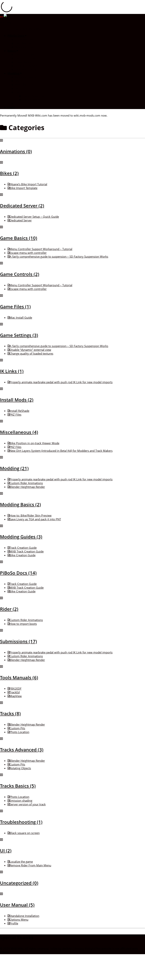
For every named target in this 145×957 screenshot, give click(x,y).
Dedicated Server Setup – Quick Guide (34, 216)
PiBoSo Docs (16, 35)
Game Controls (25, 58)
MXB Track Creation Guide (27, 551)
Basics (12, 51)
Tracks (19, 92)
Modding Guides (26, 47)
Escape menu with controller (28, 253)
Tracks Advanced (33, 96)
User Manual (23, 43)
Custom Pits (17, 728)
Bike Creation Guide (22, 555)
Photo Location (19, 732)
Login (11, 107)
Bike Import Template (23, 188)
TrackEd (15, 692)
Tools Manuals (24, 39)
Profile (14, 923)
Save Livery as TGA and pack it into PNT (35, 519)
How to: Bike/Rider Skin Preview (31, 515)
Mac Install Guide (21, 317)
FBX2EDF (16, 688)
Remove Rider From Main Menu (30, 865)
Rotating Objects (20, 768)
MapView (16, 696)
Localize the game (21, 861)
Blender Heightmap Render (27, 487)
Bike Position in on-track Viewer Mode (34, 443)
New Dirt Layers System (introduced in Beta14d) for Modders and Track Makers (61, 451)
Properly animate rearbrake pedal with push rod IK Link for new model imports (61, 382)
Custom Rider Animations (26, 483)
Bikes (18, 81)
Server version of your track (28, 804)
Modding (14, 73)
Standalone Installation (24, 916)
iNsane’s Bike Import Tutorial (28, 184)
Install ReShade (19, 411)
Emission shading (21, 800)
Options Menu (19, 919)
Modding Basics (25, 77)
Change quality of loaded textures (31, 353)
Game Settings (24, 54)
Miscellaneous (24, 84)
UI (16, 103)
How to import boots (23, 624)
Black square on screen (25, 833)
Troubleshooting (25, 69)
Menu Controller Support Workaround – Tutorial (41, 249)
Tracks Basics (31, 100)
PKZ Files (15, 414)
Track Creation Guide (23, 547)
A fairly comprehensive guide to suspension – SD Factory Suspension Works (59, 256)
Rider (18, 88)
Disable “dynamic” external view (30, 350)
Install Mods (23, 62)
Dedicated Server (26, 66)
